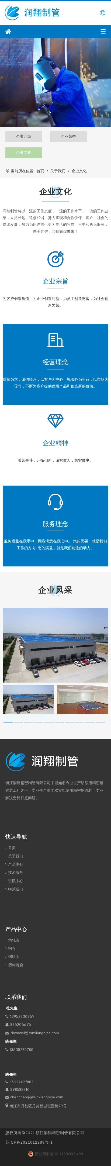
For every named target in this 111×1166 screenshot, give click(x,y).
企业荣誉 (68, 136)
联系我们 (15, 889)
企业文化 (23, 152)
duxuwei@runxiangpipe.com (35, 1033)
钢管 (12, 948)
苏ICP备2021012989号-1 (29, 1142)
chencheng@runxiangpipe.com (36, 1097)
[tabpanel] (28, 700)
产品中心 (15, 864)
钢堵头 (13, 956)
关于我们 (15, 856)
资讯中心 (15, 881)
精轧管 (13, 940)
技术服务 (15, 872)
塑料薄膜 (15, 965)
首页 (12, 848)
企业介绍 (23, 136)
